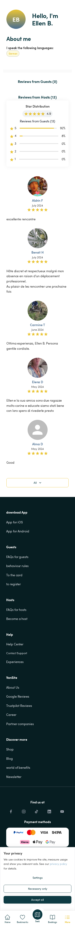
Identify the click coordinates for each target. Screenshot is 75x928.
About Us (12, 687)
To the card (14, 575)
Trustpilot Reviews (19, 705)
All (35, 483)
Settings (38, 878)
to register (13, 584)
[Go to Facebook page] (11, 810)
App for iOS (14, 522)
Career (11, 714)
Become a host (16, 619)
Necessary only (37, 889)
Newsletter (13, 777)
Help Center (14, 644)
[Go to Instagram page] (24, 810)
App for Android (17, 531)
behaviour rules (17, 566)
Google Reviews (17, 696)
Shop (10, 749)
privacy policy (58, 864)
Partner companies (20, 724)
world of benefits (18, 767)
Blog (9, 758)
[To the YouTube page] (62, 810)
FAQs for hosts (16, 610)
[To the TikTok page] (36, 810)
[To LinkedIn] (49, 810)
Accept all (37, 900)
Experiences (15, 662)
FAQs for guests (17, 557)
